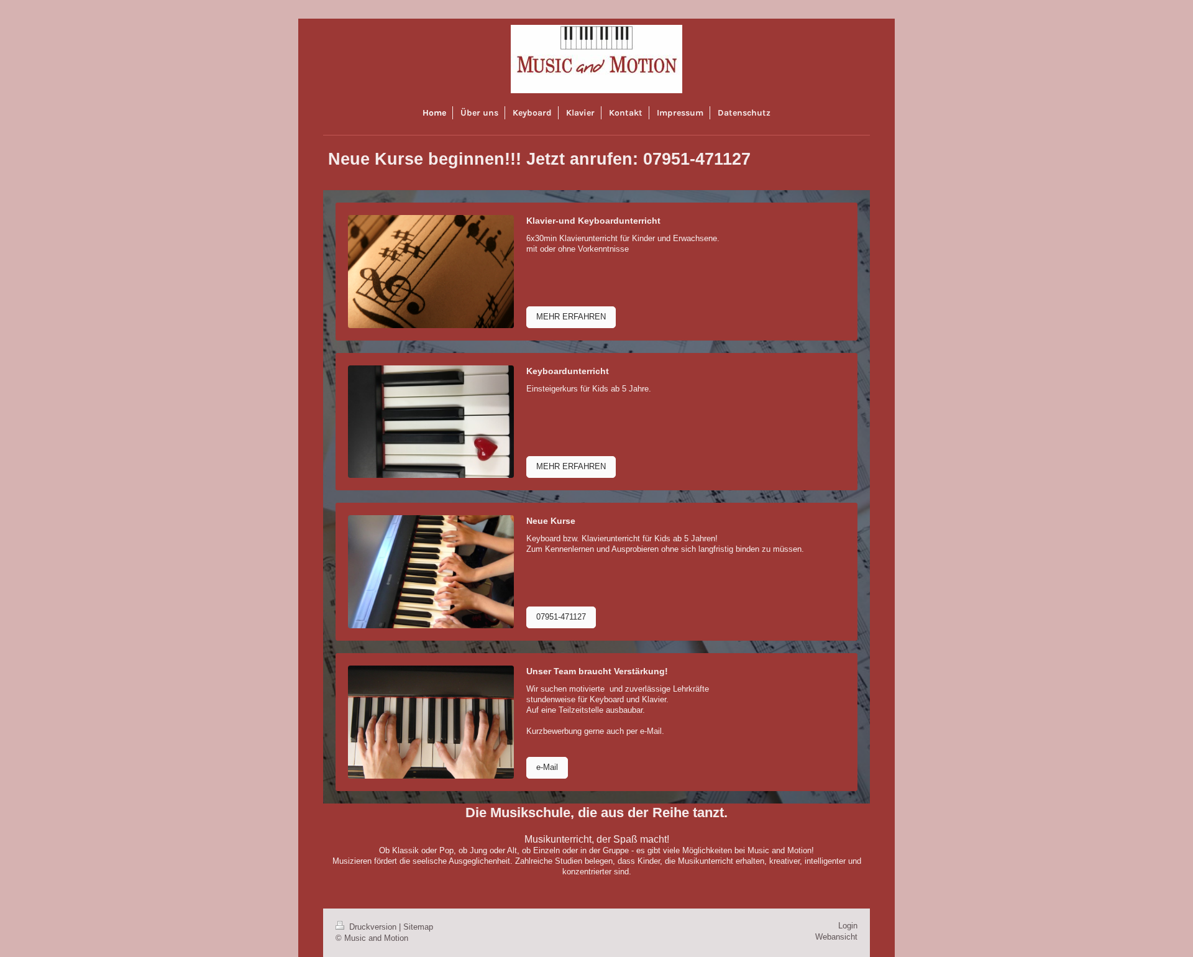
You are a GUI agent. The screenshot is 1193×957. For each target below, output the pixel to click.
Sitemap (418, 927)
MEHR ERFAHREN (571, 317)
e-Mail (547, 767)
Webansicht (836, 937)
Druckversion (373, 927)
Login (847, 926)
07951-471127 (561, 617)
